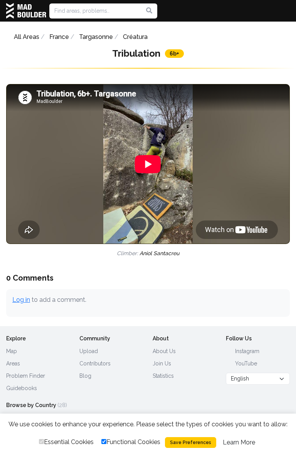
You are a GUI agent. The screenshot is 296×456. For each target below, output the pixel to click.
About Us (164, 351)
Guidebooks (21, 388)
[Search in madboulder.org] (149, 10)
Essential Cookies (69, 442)
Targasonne (96, 36)
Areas (13, 363)
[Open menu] (287, 10)
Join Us (162, 363)
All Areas (26, 36)
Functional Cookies (133, 442)
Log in (21, 299)
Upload (88, 351)
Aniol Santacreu (159, 253)
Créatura (135, 36)
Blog (85, 376)
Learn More (239, 442)
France (59, 36)
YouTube (245, 363)
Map (11, 351)
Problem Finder (25, 376)
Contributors (95, 363)
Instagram (246, 351)
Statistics (163, 376)
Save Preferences (190, 442)
